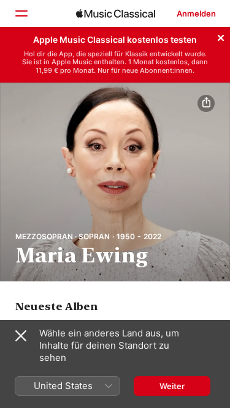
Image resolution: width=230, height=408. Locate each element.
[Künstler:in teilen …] (206, 103)
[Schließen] (221, 36)
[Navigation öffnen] (20, 13)
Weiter (172, 386)
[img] (115, 13)
